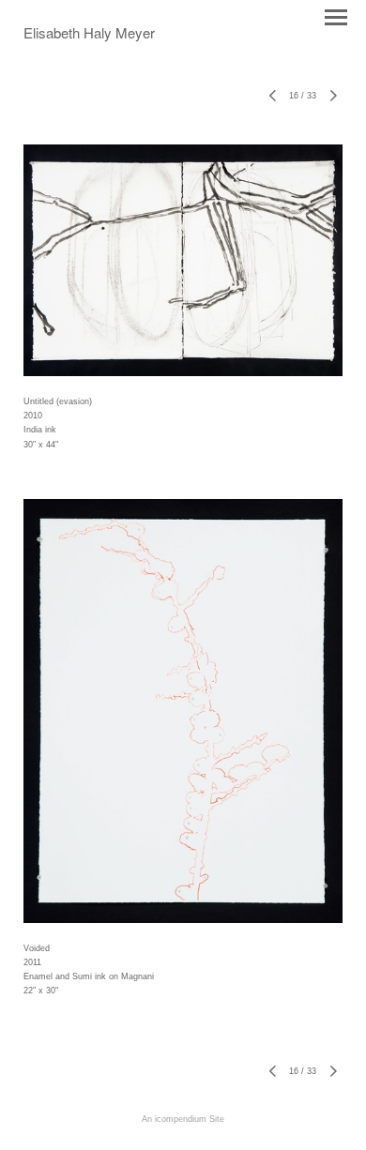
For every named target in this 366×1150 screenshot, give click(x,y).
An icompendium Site (183, 1119)
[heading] (89, 34)
